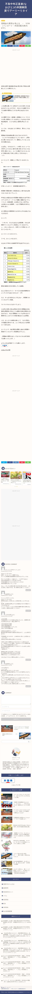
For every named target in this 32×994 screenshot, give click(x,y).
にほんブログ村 (5, 350)
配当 (4, 903)
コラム (3, 20)
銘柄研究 (5, 888)
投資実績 (5, 899)
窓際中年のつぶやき (9, 884)
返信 (29, 590)
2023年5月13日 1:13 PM (6, 665)
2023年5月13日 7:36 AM (6, 595)
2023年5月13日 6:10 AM (6, 571)
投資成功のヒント (8, 892)
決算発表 (5, 907)
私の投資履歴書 (7, 911)
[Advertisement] (16, 67)
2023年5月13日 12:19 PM (6, 616)
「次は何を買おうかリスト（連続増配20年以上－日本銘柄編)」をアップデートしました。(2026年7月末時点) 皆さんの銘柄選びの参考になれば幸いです (17, 935)
